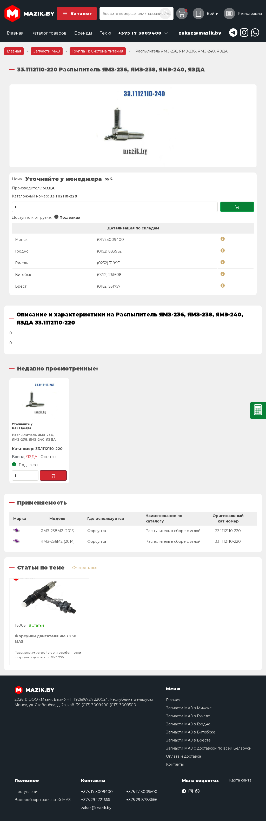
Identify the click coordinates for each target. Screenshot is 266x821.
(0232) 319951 (109, 263)
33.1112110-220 (228, 530)
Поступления (27, 791)
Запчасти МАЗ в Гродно (188, 724)
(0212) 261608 (109, 274)
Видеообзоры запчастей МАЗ (43, 799)
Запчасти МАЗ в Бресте (188, 740)
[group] (133, 125)
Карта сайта (240, 780)
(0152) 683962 (109, 251)
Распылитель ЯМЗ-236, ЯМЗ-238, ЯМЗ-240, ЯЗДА (34, 437)
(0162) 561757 (109, 286)
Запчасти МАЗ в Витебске (190, 732)
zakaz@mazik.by (96, 807)
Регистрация (250, 13)
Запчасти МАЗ (46, 51)
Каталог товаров (48, 33)
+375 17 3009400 (97, 791)
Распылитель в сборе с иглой (173, 530)
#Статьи (36, 625)
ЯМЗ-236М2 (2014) (58, 541)
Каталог (81, 13)
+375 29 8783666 (141, 799)
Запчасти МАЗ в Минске (189, 708)
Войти (212, 13)
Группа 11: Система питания (97, 51)
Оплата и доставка (183, 756)
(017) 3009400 (110, 239)
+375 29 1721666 (95, 799)
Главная (15, 33)
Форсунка (96, 530)
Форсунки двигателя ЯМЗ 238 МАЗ (45, 639)
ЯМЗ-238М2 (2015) (58, 530)
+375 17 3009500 (141, 791)
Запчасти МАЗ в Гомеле (188, 716)
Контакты (175, 764)
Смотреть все (84, 567)
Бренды (83, 33)
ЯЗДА (49, 188)
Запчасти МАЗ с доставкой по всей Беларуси (208, 748)
